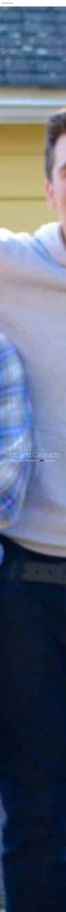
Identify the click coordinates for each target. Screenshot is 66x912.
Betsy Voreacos (51, 461)
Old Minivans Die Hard (7, 3)
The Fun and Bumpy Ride (31, 460)
